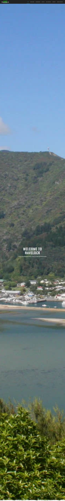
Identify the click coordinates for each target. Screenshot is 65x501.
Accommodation (38, 1)
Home (28, 1)
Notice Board (32, 1)
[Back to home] (5, 2)
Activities (43, 1)
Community (54, 1)
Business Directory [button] (60, 1)
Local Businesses (48, 1)
